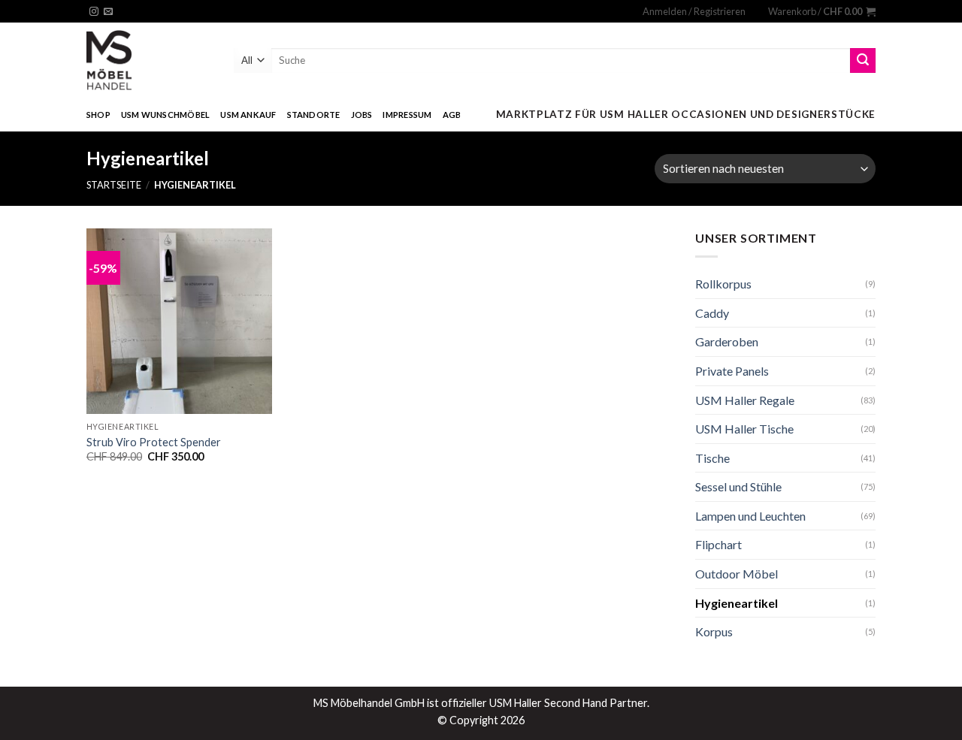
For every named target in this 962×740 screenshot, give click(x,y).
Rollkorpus (723, 283)
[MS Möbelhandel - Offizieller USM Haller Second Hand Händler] (148, 60)
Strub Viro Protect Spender (153, 442)
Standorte (313, 114)
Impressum (407, 114)
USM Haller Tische (744, 428)
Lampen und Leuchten (750, 516)
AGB (452, 114)
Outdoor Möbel (736, 573)
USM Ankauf (248, 114)
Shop (98, 114)
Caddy (712, 313)
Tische (712, 458)
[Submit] (863, 61)
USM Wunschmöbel (165, 114)
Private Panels (732, 371)
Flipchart (718, 544)
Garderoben (726, 341)
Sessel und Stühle (738, 486)
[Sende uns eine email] (108, 12)
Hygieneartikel (736, 603)
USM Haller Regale (744, 400)
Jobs (362, 114)
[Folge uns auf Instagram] (93, 12)
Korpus (714, 631)
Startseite (113, 185)
